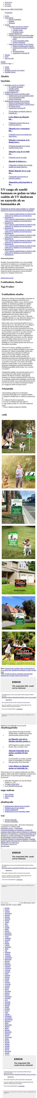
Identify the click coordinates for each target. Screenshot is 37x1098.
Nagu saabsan (9, 18)
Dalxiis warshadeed (15, 19)
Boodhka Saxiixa (18, 32)
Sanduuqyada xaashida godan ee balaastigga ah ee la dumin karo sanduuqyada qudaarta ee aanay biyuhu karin (18, 670)
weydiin (28, 775)
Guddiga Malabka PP (15, 33)
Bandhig (11, 21)
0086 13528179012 (13, 784)
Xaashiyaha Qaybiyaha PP (21, 53)
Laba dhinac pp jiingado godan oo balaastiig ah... (19, 767)
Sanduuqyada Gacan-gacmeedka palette (21, 35)
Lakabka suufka (18, 30)
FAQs (6, 56)
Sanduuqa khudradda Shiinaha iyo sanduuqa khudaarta (16, 838)
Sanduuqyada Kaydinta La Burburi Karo (21, 104)
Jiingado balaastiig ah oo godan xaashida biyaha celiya (19, 753)
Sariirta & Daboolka (19, 42)
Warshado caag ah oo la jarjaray (19, 26)
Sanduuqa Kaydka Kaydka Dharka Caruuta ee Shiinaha (18, 836)
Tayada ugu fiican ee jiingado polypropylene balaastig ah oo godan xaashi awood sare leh (17, 674)
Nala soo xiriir (9, 58)
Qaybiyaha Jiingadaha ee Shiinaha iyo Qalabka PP (16, 830)
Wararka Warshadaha (11, 821)
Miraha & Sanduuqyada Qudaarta (23, 46)
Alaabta (7, 25)
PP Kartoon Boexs (18, 51)
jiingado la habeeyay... (18, 161)
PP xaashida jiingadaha (20, 28)
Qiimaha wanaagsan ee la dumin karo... (19, 141)
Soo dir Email (5, 846)
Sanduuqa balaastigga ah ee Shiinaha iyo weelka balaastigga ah (18, 834)
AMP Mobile (18, 828)
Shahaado (12, 23)
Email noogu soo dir (7, 278)
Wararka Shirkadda (11, 820)
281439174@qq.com (15, 786)
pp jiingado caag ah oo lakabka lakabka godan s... (20, 740)
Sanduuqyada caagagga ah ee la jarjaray (21, 44)
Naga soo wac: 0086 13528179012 (12, 9)
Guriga (7, 16)
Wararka (7, 55)
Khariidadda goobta (7, 828)
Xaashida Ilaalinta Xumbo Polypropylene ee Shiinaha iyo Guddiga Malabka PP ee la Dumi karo (18, 840)
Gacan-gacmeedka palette (21, 41)
